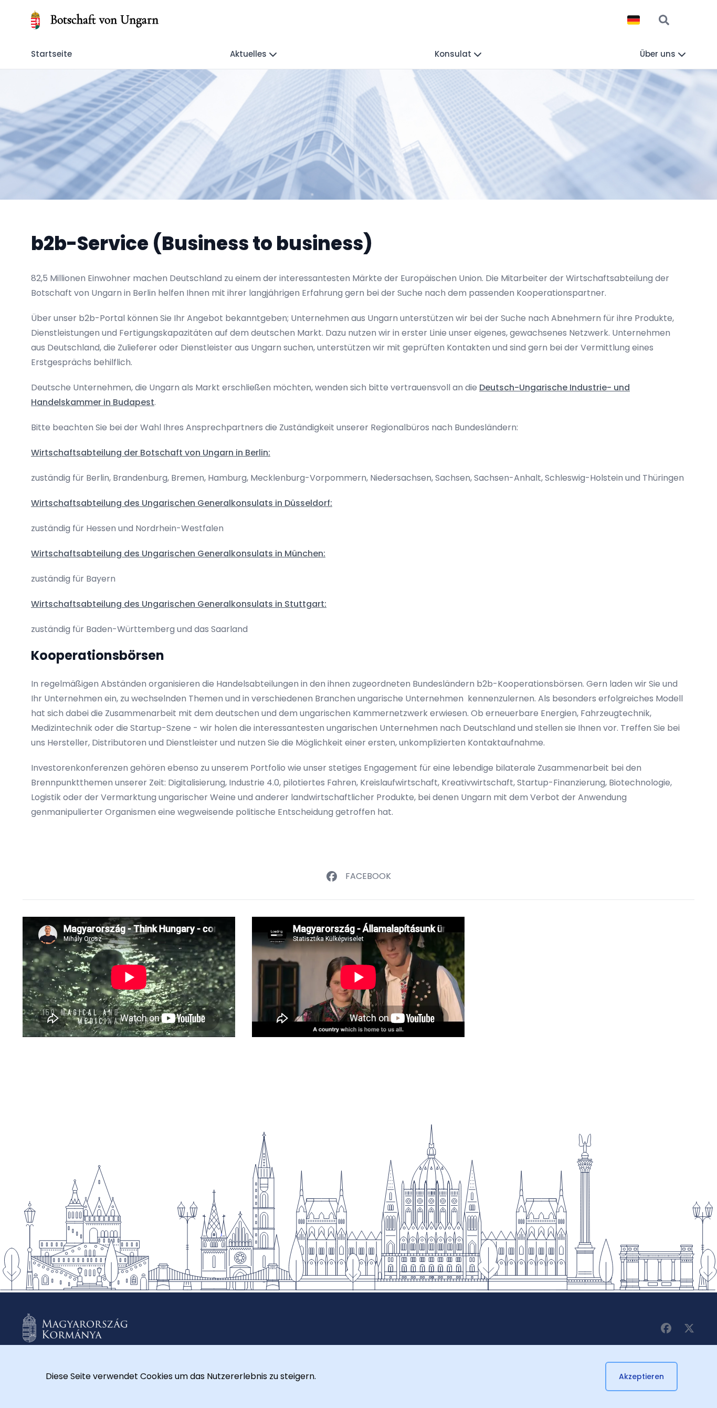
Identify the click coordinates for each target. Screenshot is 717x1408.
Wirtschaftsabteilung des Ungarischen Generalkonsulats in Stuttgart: (178, 604)
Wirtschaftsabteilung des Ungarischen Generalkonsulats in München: (178, 553)
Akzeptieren (641, 1376)
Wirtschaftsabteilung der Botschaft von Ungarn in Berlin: (150, 453)
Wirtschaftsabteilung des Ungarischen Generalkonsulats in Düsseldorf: (181, 503)
